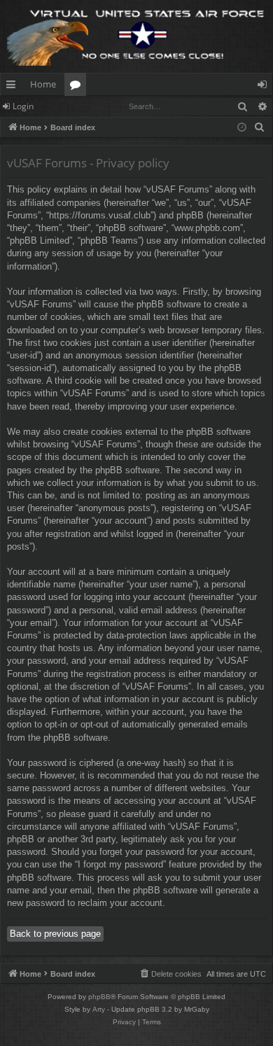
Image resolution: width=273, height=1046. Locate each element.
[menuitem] (259, 127)
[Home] (136, 36)
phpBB (99, 996)
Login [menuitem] (265, 87)
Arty (98, 1009)
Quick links (14, 87)
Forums (78, 87)
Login (23, 106)
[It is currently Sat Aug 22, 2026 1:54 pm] (241, 128)
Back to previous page (55, 933)
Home (43, 84)
